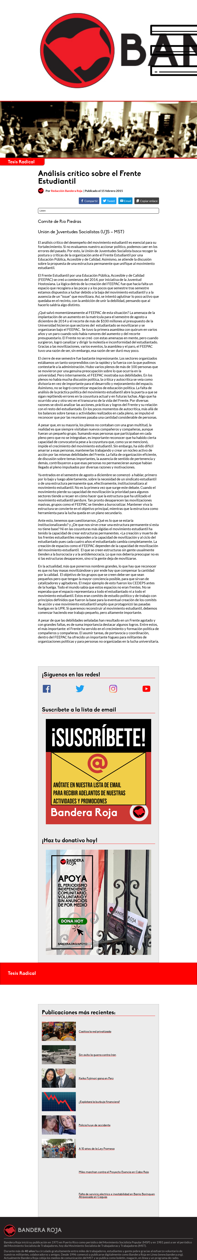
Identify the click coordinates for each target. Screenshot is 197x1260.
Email (127, 201)
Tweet (110, 201)
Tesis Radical (21, 162)
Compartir (91, 201)
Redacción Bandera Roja (66, 190)
